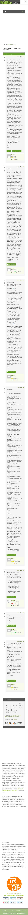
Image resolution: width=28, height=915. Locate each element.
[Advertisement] (14, 28)
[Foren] (4, 44)
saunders (15, 719)
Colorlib (14, 913)
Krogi (12, 154)
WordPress (23, 913)
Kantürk (13, 600)
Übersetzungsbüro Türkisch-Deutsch (15, 895)
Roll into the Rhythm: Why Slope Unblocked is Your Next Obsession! (13, 716)
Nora (12, 558)
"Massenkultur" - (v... (11, 44)
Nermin (12, 268)
